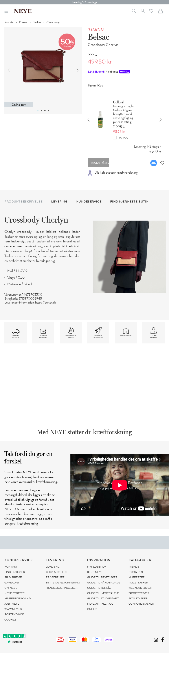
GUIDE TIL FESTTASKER (102, 577)
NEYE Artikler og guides (100, 606)
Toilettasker (138, 582)
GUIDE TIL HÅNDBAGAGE (103, 582)
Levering (53, 566)
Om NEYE (10, 587)
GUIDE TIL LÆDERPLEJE (103, 593)
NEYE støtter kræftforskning (17, 596)
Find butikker (14, 572)
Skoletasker (138, 598)
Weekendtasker (140, 587)
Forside (9, 22)
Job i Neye (11, 603)
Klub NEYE (95, 572)
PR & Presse (13, 577)
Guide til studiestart (103, 598)
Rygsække (136, 572)
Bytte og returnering (63, 582)
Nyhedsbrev (96, 566)
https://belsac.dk (45, 302)
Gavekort (11, 582)
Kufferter (137, 577)
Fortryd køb (14, 614)
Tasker (37, 22)
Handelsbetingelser (61, 587)
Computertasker (141, 603)
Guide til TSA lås (99, 587)
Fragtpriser (55, 577)
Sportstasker (139, 593)
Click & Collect (57, 572)
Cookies (10, 619)
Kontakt (10, 566)
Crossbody (53, 22)
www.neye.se (13, 609)
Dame (23, 22)
